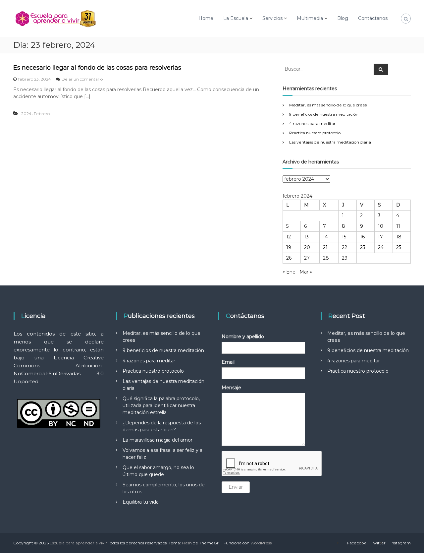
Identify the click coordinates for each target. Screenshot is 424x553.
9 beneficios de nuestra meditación (323, 114)
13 (306, 237)
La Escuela (235, 18)
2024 (26, 113)
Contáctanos (373, 18)
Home (205, 18)
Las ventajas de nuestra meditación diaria (330, 142)
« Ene (289, 272)
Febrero (42, 113)
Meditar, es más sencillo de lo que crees (328, 104)
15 (344, 237)
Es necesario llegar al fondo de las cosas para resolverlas (97, 67)
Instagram (401, 542)
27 (307, 258)
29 (344, 258)
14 (325, 237)
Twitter (378, 542)
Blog (342, 18)
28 (326, 258)
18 (398, 237)
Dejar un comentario (82, 79)
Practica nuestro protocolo (315, 132)
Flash (187, 542)
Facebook (356, 542)
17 (380, 237)
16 (362, 237)
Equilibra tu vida (141, 502)
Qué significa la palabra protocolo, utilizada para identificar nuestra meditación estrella (161, 405)
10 (380, 226)
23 (362, 247)
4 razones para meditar (312, 123)
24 (381, 247)
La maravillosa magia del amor (157, 440)
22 (344, 247)
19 (288, 247)
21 (325, 247)
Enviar (236, 487)
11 (398, 226)
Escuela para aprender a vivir (78, 542)
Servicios (272, 18)
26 (289, 258)
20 (307, 247)
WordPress (261, 542)
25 (398, 247)
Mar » (305, 272)
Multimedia (310, 18)
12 (288, 237)
